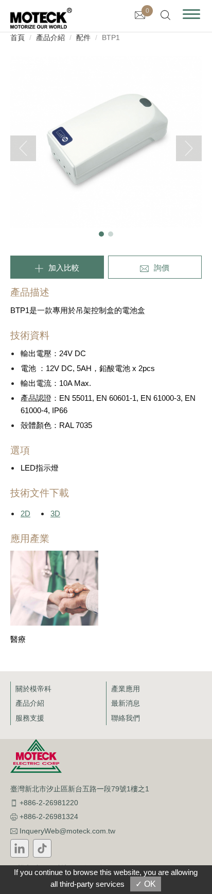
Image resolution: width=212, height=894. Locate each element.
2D (25, 513)
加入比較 (63, 267)
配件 (83, 37)
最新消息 (125, 703)
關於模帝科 (33, 689)
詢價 (161, 267)
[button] (101, 234)
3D (55, 513)
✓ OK (145, 884)
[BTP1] (106, 141)
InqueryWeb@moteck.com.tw (67, 831)
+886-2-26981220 (49, 803)
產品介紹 (50, 37)
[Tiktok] (42, 848)
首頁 (17, 37)
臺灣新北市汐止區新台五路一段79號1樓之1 (79, 789)
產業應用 (125, 689)
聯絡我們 (125, 718)
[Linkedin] (19, 848)
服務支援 (29, 718)
